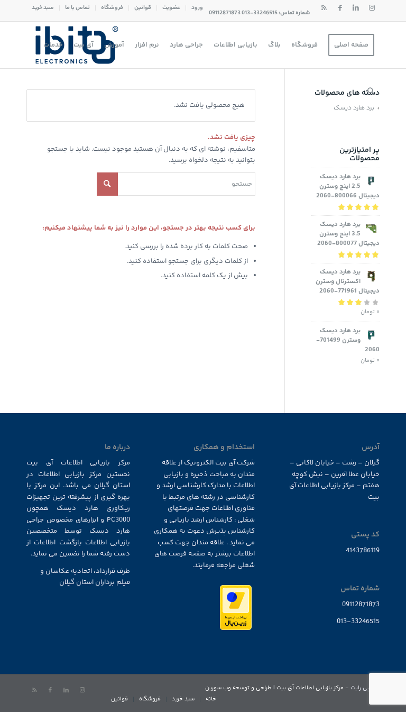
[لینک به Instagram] (372, 8)
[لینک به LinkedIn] (356, 8)
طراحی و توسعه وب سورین (238, 687)
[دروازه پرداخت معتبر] (236, 628)
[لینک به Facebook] (340, 8)
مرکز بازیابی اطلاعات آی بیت (310, 687)
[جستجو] (371, 91)
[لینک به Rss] (324, 8)
